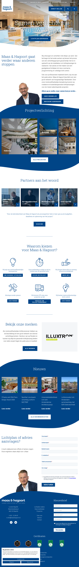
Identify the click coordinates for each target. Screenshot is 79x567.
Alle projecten (39, 159)
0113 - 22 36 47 (13, 515)
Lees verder (12, 301)
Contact (73, 2)
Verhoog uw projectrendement (39, 301)
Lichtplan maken (39, 507)
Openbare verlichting (59, 2)
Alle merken (30, 348)
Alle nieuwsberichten (39, 417)
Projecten (39, 511)
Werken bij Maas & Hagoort (39, 2)
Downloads (23, 2)
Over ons (39, 515)
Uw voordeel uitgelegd (13, 275)
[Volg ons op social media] (11, 522)
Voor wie (39, 224)
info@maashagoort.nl (13, 517)
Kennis (39, 517)
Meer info (66, 275)
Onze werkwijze (39, 509)
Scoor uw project (39, 275)
